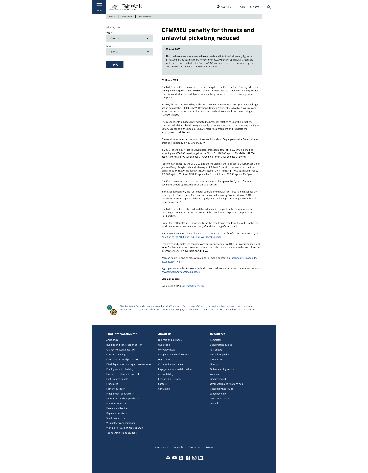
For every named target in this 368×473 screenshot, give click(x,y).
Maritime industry (116, 403)
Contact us (164, 388)
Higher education (115, 388)
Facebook (235, 258)
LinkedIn (249, 258)
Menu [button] (99, 10)
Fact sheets (216, 349)
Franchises (112, 383)
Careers (162, 383)
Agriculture (112, 339)
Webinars (215, 374)
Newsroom (127, 16)
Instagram (167, 261)
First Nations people (117, 379)
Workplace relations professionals (124, 427)
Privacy (209, 447)
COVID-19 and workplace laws (122, 359)
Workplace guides (219, 354)
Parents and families (117, 408)
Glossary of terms (219, 398)
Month (110, 46)
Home (112, 16)
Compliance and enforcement (174, 354)
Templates (215, 339)
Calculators (216, 359)
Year (109, 33)
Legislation (164, 359)
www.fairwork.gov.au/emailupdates (181, 271)
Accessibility (161, 447)
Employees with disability (120, 369)
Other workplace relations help (227, 383)
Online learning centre (222, 369)
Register (254, 7)
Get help (214, 403)
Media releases (145, 16)
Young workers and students (122, 432)
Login (242, 7)
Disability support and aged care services (128, 364)
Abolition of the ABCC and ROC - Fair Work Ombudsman (192, 237)
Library (214, 364)
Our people (164, 344)
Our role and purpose (170, 339)
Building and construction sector (124, 344)
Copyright (178, 447)
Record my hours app (221, 388)
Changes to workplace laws (121, 349)
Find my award (218, 379)
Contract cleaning (115, 354)
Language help (218, 393)
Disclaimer (194, 447)
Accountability (166, 374)
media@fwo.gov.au (193, 286)
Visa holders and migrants (120, 423)
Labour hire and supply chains (122, 398)
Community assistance (170, 364)
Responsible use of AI (169, 379)
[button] (269, 7)
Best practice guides (221, 344)
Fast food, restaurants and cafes (123, 374)
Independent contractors (120, 393)
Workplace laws (166, 349)
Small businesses (115, 418)
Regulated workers (116, 413)
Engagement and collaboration (175, 369)
